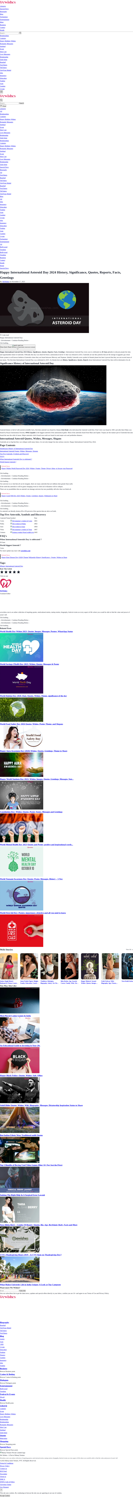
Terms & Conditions (6, 1463)
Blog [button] (1, 14)
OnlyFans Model (5, 183)
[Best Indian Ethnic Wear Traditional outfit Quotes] (19, 1132)
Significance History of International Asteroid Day (16, 448)
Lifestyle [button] (3, 6)
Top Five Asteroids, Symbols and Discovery (14, 454)
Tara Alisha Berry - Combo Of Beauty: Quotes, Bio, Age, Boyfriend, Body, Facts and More (38, 1225)
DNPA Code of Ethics (7, 1482)
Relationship (4, 135)
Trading (2, 210)
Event (2, 127)
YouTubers (3, 175)
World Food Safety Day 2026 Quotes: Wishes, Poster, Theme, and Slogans (31, 724)
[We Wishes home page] (8, 1298)
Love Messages (5, 133)
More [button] (2, 22)
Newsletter (3, 1474)
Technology (4, 17)
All (1, 111)
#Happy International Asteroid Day (11, 566)
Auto (1, 212)
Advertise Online (5, 1484)
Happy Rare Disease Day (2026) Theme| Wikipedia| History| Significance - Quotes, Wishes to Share (34, 557)
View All (128, 949)
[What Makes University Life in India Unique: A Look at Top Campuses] (19, 1282)
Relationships (4, 114)
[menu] (1, 92)
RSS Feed (3, 1471)
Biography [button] (3, 11)
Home (2, 266)
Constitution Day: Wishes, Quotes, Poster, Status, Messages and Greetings (31, 812)
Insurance (3, 204)
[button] (3, 109)
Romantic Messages (6, 122)
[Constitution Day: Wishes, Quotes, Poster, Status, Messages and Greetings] (21, 842)
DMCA (2, 1479)
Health (2, 30)
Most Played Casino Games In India (15, 1016)
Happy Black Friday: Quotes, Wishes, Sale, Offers (21, 1075)
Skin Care (3, 130)
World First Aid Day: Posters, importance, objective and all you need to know (33, 913)
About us (3, 1476)
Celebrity (3, 117)
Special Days (4, 9)
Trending (3, 250)
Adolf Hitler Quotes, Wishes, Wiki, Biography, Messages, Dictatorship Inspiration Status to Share (41, 1105)
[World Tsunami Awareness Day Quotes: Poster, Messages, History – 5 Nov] (21, 910)
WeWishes (5, 281)
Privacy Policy (5, 1466)
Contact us (3, 1468)
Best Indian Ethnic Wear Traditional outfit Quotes (21, 1135)
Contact (2, 27)
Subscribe (22, 1291)
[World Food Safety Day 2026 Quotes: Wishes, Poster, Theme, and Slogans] (21, 748)
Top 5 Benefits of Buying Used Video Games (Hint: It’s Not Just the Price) (31, 1165)
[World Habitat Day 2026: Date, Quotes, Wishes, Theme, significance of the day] (21, 721)
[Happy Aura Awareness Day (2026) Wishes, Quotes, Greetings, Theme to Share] (21, 776)
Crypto (2, 218)
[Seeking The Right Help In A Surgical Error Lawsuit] (19, 1192)
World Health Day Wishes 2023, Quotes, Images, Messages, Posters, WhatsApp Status (36, 631)
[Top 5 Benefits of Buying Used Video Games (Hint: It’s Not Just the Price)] (19, 1162)
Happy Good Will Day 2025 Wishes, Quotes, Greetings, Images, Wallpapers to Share (29, 496)
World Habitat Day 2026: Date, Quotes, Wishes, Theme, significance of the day (33, 696)
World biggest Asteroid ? (8, 462)
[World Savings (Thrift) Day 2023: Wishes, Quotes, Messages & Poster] (21, 693)
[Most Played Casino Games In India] (19, 1013)
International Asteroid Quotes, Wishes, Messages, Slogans (19, 451)
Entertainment (4, 19)
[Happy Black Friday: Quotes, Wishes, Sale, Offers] (19, 1072)
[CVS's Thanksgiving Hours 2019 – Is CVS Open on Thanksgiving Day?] (19, 1252)
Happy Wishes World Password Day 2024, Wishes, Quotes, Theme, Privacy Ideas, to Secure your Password (36, 468)
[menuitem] (3, 1325)
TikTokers (3, 180)
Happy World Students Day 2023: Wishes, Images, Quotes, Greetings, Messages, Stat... (37, 779)
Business (3, 25)
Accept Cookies (5, 1495)
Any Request (4, 1487)
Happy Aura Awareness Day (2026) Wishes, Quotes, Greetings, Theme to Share (33, 751)
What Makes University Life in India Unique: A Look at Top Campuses (30, 1285)
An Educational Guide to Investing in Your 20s (20, 1045)
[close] (1, 1490)
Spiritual (3, 125)
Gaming (2, 215)
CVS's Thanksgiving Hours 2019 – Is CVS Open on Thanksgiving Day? (31, 1255)
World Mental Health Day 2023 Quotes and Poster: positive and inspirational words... (36, 844)
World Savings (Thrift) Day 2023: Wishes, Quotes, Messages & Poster (29, 664)
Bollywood (3, 247)
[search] (20, 33)
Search (21, 103)
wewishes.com (25, 551)
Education (3, 207)
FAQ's (2, 456)
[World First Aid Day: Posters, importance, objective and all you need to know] (21, 946)
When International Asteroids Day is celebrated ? (16, 459)
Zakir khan (3, 138)
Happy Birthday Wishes (8, 119)
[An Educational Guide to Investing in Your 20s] (19, 1043)
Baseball (3, 178)
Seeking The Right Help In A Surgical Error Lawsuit (22, 1195)
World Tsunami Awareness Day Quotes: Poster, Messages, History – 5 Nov (31, 879)
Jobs (1, 202)
